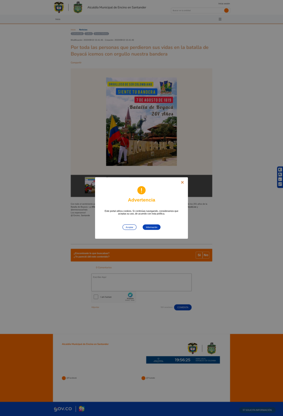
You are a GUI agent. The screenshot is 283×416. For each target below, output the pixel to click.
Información (151, 227)
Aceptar (129, 227)
